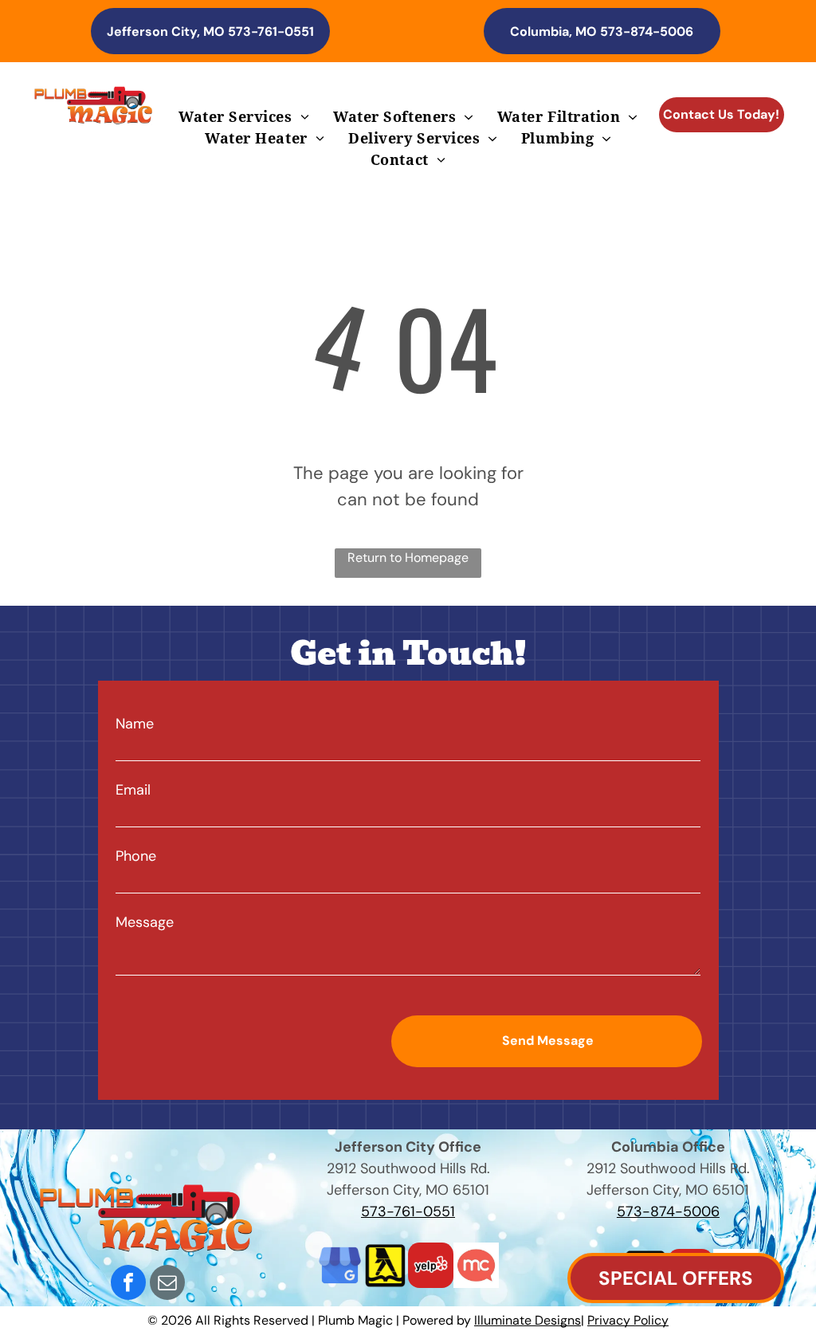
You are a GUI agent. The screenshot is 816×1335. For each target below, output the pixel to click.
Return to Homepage (408, 557)
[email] (167, 1284)
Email (133, 789)
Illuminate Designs (527, 1320)
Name (135, 723)
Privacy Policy (628, 1320)
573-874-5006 (668, 1211)
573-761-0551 (408, 1211)
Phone (136, 856)
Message (145, 922)
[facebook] (128, 1284)
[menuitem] (244, 117)
